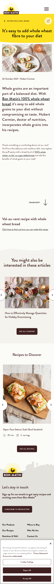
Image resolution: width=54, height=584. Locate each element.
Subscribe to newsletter (17, 509)
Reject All (27, 570)
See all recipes (27, 449)
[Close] (50, 543)
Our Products (8, 524)
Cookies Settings (27, 562)
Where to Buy (33, 524)
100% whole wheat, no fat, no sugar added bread (24, 153)
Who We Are (33, 530)
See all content (27, 331)
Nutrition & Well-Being (18, 21)
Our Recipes (8, 530)
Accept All (27, 578)
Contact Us (32, 536)
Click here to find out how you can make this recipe (25, 229)
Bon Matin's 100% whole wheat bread (26, 101)
